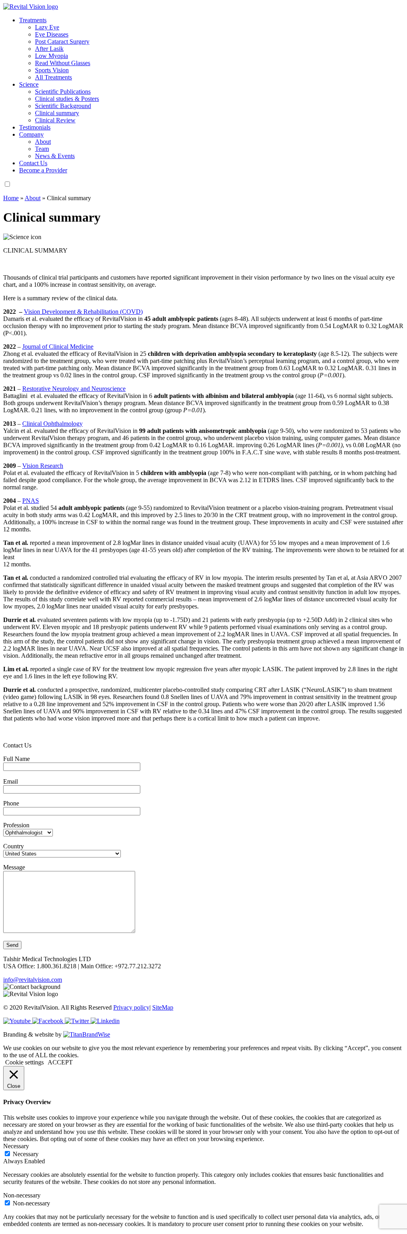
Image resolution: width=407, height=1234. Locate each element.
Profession (16, 825)
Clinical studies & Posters (67, 98)
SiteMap (162, 1007)
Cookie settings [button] (24, 1062)
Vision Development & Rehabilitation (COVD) (83, 311)
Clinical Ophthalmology (52, 423)
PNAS (30, 500)
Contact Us (33, 163)
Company (31, 134)
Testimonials (34, 127)
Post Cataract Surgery (62, 41)
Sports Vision (52, 70)
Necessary (26, 1154)
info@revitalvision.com (32, 979)
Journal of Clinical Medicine (57, 346)
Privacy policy (131, 1007)
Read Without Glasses (62, 63)
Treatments (33, 20)
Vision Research (42, 465)
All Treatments (53, 77)
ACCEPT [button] (60, 1062)
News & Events (55, 156)
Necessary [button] (16, 1146)
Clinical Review (55, 120)
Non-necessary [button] (22, 1195)
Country (13, 846)
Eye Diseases (51, 34)
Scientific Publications (63, 91)
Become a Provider (43, 170)
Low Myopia (51, 55)
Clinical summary (57, 113)
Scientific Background (63, 105)
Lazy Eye (47, 27)
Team (42, 148)
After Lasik (49, 48)
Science (29, 84)
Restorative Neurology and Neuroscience (74, 388)
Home (11, 198)
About (43, 141)
